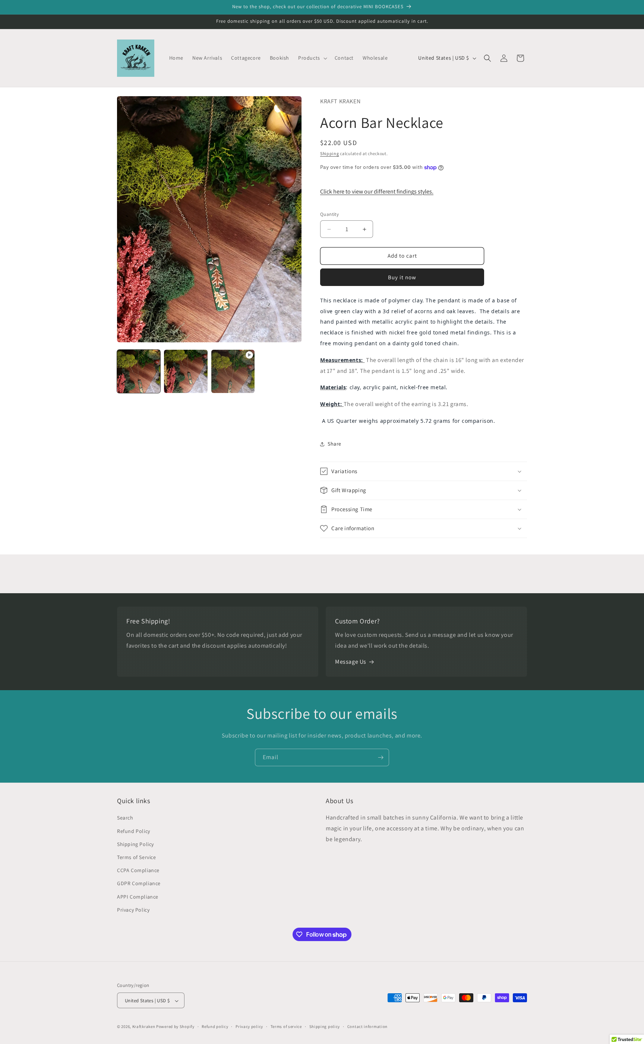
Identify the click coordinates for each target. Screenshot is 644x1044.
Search (125, 818)
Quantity (329, 214)
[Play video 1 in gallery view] (233, 371)
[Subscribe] (380, 757)
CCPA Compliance (138, 870)
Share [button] (334, 443)
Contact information (367, 1026)
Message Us (350, 662)
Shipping (329, 153)
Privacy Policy (133, 909)
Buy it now (402, 277)
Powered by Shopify (175, 1026)
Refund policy (215, 1026)
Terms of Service (136, 857)
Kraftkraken (143, 1026)
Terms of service (286, 1026)
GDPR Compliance (139, 883)
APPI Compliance (137, 896)
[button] (312, 58)
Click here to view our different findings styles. (376, 191)
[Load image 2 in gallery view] (185, 371)
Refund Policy (133, 831)
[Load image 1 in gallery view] (138, 371)
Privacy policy (249, 1026)
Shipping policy (324, 1026)
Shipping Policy (135, 844)
